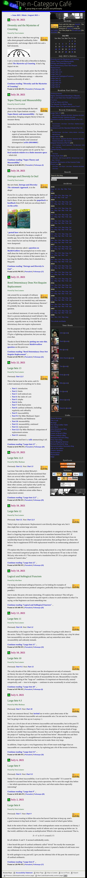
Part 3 (14, 394)
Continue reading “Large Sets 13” (21, 444)
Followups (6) (38, 689)
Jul (56, 189)
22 (69, 49)
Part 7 (14, 405)
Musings (54, 423)
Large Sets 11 (56, 78)
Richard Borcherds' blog (59, 444)
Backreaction (55, 452)
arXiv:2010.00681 (31, 143)
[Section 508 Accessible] (73, 480)
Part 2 (14, 391)
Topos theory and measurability (20, 114)
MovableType (76, 30)
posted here (13, 233)
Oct (59, 195)
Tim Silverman (77, 145)
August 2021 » (34, 15)
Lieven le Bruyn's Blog (58, 433)
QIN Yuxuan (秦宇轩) (65, 158)
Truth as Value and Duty (59, 102)
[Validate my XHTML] (57, 475)
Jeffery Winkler (73, 132)
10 (75, 44)
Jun (59, 189)
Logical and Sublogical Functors (62, 76)
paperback (41, 200)
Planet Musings (56, 418)
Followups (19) (38, 647)
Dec (52, 195)
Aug (52, 189)
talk (30, 440)
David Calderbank (67, 145)
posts (66, 333)
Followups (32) (38, 754)
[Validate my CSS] (68, 475)
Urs (61, 391)
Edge (52, 457)
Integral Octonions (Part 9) (60, 143)
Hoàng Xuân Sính (57, 156)
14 (66, 46)
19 (59, 49)
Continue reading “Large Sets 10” (21, 687)
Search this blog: (57, 175)
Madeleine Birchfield (66, 115)
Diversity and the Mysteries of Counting (65, 59)
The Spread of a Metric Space (61, 104)
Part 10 (15, 421)
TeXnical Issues (56, 93)
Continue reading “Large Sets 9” (20, 792)
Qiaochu (63, 408)
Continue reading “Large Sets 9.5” (21, 752)
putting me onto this (38, 342)
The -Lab (54, 420)
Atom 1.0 (68, 464)
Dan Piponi (62, 166)
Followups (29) (39, 794)
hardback (11, 203)
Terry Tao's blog (56, 440)
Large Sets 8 (55, 87)
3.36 (70, 485)
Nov (56, 195)
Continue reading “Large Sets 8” (20, 862)
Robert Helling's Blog (58, 435)
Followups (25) (38, 500)
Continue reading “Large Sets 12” (21, 563)
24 (75, 49)
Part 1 (14, 389)
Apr (62, 189)
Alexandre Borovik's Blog (59, 437)
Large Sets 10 (56, 80)
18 (56, 49)
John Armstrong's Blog (59, 429)
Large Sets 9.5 (56, 83)
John (61, 333)
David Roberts (56, 431)
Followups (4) (39, 165)
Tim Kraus (55, 153)
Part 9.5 (15, 416)
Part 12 (15, 427)
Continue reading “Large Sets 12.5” (22, 498)
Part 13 (15, 435)
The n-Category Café (43, 4)
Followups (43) (38, 565)
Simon (62, 399)
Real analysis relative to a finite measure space (27, 153)
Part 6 (14, 402)
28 (66, 52)
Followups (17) (38, 271)
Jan (52, 191)
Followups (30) (39, 89)
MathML (77, 24)
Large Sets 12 (56, 74)
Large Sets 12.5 (56, 72)
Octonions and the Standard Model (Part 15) (66, 128)
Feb (69, 189)
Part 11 (15, 424)
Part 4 (14, 397)
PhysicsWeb (55, 454)
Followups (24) (39, 447)
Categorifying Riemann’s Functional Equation (67, 149)
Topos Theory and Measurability (62, 61)
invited (37, 714)
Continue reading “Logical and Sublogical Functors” (29, 605)
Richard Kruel (75, 158)
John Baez (64, 123)
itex (75, 26)
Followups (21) (38, 357)
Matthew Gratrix (79, 123)
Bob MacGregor (56, 132)
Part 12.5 (19, 377)
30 (72, 52)
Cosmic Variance (57, 450)
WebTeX (70, 28)
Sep (63, 195)
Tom (61, 366)
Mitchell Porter (56, 134)
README (54, 32)
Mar (65, 189)
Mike (61, 383)
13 (62, 46)
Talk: (66, 99)
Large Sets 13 (56, 70)
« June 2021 (15, 15)
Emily (62, 374)
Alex (61, 349)
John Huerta (64, 358)
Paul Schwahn (56, 123)
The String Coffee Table (59, 425)
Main (24, 15)
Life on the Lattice (57, 448)
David (62, 341)
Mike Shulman (56, 115)
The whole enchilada (58, 321)
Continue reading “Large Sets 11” (21, 645)
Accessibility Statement (24, 873)
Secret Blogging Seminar (59, 442)
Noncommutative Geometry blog (62, 446)
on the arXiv (12, 206)
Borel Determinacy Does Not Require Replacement (64, 67)
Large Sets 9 (55, 85)
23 (72, 49)
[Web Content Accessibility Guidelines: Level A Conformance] (63, 480)
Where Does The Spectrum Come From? (65, 106)
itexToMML (54, 30)
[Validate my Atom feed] (78, 475)
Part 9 (14, 413)
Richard (58, 160)
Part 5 (14, 399)
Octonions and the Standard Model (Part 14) (66, 119)
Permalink (29, 89)
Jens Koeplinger (56, 145)
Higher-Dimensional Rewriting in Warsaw (65, 96)
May (55, 204)
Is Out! (61, 63)
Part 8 (14, 408)
